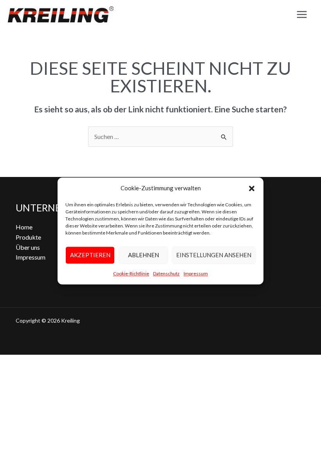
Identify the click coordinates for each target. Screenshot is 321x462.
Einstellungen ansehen (213, 255)
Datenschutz (166, 273)
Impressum (196, 273)
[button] (252, 188)
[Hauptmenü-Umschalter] (301, 14)
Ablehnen (143, 255)
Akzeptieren (90, 255)
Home (24, 227)
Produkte (28, 237)
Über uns (28, 247)
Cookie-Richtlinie (131, 273)
